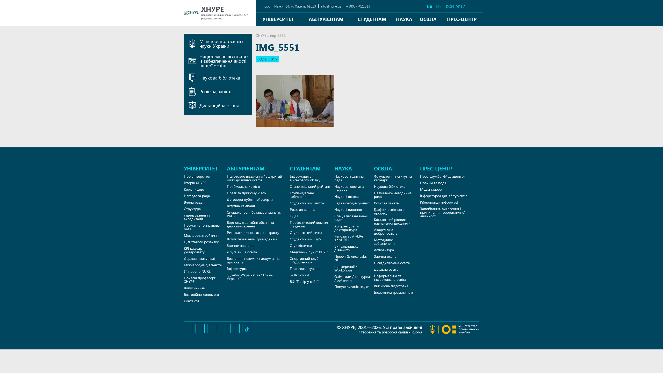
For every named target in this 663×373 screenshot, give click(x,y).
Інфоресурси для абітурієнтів (443, 195)
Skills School (299, 274)
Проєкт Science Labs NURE (350, 258)
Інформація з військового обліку (305, 178)
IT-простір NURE (197, 271)
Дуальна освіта (386, 269)
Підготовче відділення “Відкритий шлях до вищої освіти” (254, 178)
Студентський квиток (307, 202)
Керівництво (194, 189)
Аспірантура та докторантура (346, 228)
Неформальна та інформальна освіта (390, 277)
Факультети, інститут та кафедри (393, 178)
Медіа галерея (431, 189)
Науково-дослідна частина (349, 188)
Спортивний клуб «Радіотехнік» (304, 260)
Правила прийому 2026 (246, 192)
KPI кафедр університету (194, 250)
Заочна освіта (385, 256)
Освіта (428, 19)
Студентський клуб (305, 238)
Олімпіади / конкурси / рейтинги (352, 278)
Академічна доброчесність (386, 231)
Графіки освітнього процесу (389, 211)
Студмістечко (301, 245)
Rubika (417, 331)
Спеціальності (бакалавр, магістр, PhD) (254, 214)
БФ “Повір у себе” (304, 281)
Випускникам (195, 287)
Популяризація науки (351, 286)
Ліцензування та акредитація (197, 217)
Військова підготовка (391, 285)
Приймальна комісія (243, 186)
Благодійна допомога (201, 294)
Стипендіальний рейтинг (310, 186)
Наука (404, 19)
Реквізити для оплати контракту (253, 232)
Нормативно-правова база (202, 227)
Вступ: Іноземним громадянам (252, 238)
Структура (192, 208)
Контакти (455, 6)
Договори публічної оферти (250, 199)
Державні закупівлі (199, 258)
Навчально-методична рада (393, 194)
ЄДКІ (294, 215)
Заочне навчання (241, 245)
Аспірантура (384, 249)
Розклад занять (302, 209)
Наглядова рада (197, 195)
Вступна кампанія (241, 205)
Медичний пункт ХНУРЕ (309, 251)
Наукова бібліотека (389, 186)
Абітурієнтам (326, 19)
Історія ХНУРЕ (195, 182)
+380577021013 (358, 6)
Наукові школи (346, 196)
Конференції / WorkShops (345, 268)
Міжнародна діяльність (203, 264)
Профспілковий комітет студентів (309, 224)
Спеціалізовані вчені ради (350, 217)
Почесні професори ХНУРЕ (200, 279)
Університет (278, 19)
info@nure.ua (331, 6)
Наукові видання (348, 209)
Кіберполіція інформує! (439, 202)
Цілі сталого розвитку (201, 241)
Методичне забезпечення (385, 241)
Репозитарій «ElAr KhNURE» (348, 238)
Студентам (372, 19)
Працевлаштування (305, 268)
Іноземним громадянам (393, 292)
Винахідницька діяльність (346, 248)
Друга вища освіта (242, 251)
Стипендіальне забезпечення (302, 194)
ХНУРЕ (261, 35)
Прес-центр (462, 19)
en (438, 6)
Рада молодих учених (352, 202)
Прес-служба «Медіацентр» (442, 176)
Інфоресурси (237, 268)
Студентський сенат (306, 232)
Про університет (197, 176)
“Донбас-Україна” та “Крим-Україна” (250, 276)
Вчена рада (193, 202)
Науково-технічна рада (349, 178)
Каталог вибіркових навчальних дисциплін (392, 221)
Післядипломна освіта (392, 262)
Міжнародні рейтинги (202, 235)
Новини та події (433, 182)
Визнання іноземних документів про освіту (253, 260)
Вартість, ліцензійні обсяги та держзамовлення (250, 224)
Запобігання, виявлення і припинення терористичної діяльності (442, 212)
